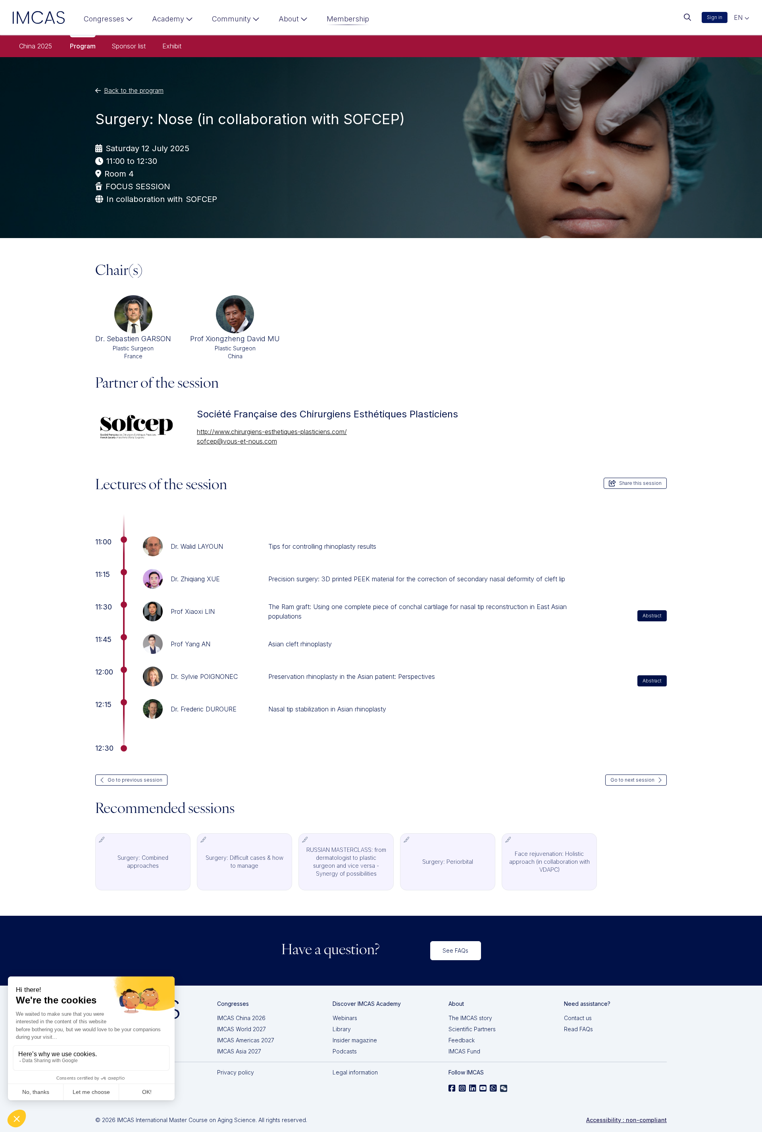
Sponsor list (129, 46)
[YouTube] (483, 1088)
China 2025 (35, 46)
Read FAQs (578, 1029)
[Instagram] (462, 1088)
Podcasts (345, 1051)
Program (83, 46)
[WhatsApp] (493, 1088)
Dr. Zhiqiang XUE (195, 579)
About (289, 19)
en (739, 17)
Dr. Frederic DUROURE (204, 709)
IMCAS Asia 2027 (239, 1051)
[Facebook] (452, 1088)
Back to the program (134, 90)
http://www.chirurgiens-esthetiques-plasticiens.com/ (272, 432)
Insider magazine (355, 1040)
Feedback (461, 1040)
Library (342, 1029)
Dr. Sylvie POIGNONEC (204, 676)
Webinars (345, 1018)
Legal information (355, 1072)
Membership (348, 19)
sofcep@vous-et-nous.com (237, 441)
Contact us (578, 1018)
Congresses (104, 19)
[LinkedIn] (472, 1088)
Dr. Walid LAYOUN (197, 546)
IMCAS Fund (464, 1051)
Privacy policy (235, 1072)
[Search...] (687, 17)
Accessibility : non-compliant (626, 1120)
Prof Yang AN (190, 644)
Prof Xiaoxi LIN (193, 611)
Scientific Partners (472, 1029)
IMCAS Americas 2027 (245, 1040)
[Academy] (172, 21)
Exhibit (171, 46)
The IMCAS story (470, 1018)
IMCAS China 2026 (241, 1018)
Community (231, 19)
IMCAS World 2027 (241, 1029)
